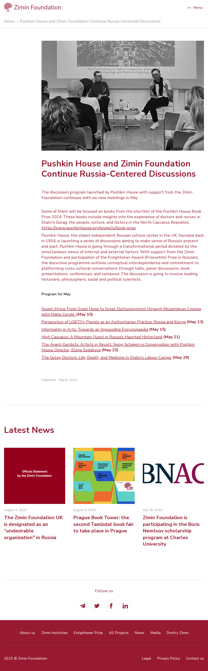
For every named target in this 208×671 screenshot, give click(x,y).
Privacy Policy (168, 658)
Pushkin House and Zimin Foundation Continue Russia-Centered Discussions (90, 21)
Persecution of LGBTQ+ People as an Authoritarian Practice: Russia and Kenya (113, 322)
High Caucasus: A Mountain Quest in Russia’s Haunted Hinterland (101, 337)
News (9, 21)
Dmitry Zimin (177, 632)
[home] (93, 7)
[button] (195, 7)
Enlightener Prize (88, 632)
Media (155, 632)
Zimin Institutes (54, 632)
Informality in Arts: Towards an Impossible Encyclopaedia (94, 329)
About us (27, 632)
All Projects (119, 632)
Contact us (195, 658)
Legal (146, 658)
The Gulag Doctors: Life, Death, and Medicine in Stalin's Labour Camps (106, 357)
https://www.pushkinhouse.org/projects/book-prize (88, 228)
